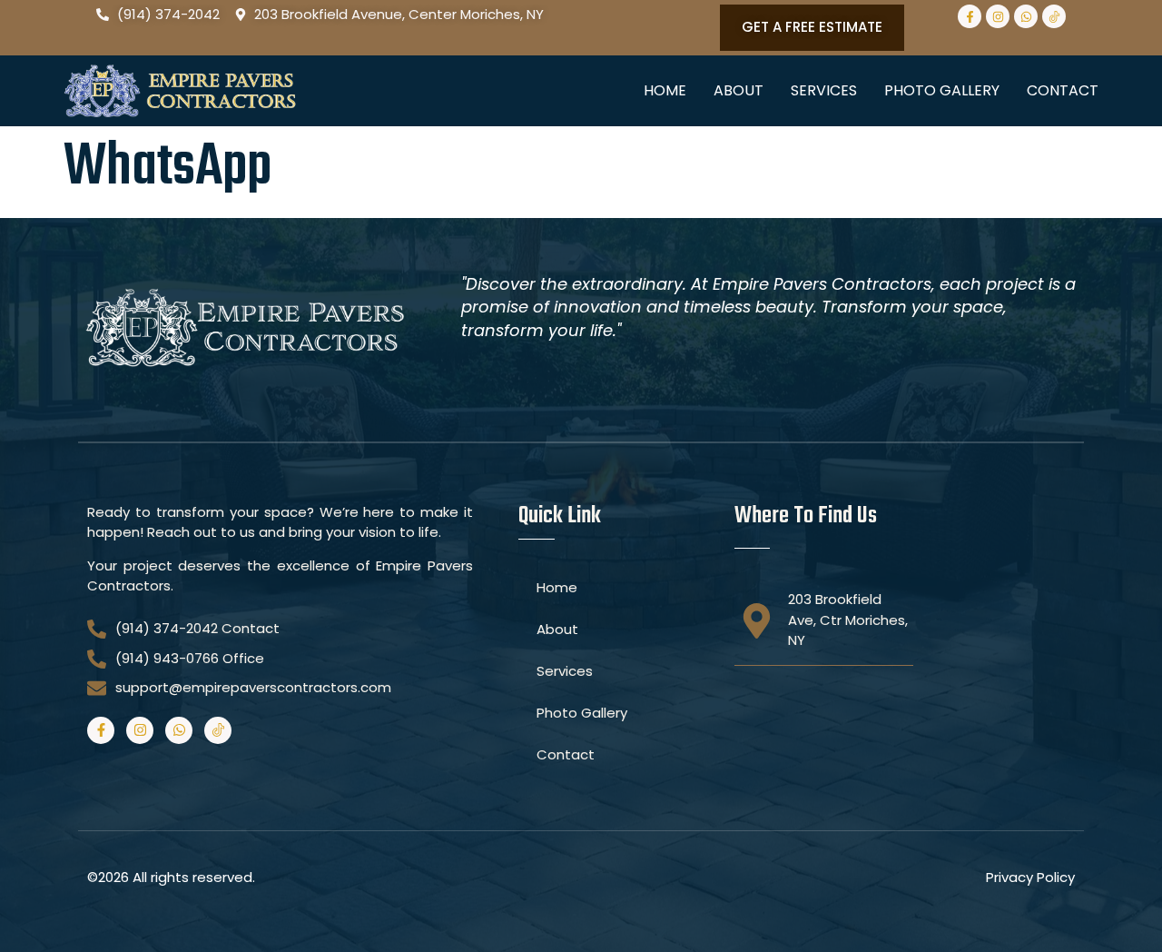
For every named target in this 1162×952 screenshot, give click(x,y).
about (738, 90)
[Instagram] (997, 16)
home (665, 90)
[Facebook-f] (969, 16)
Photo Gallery (942, 90)
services (824, 90)
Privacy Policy (1030, 877)
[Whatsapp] (1026, 16)
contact (1062, 90)
